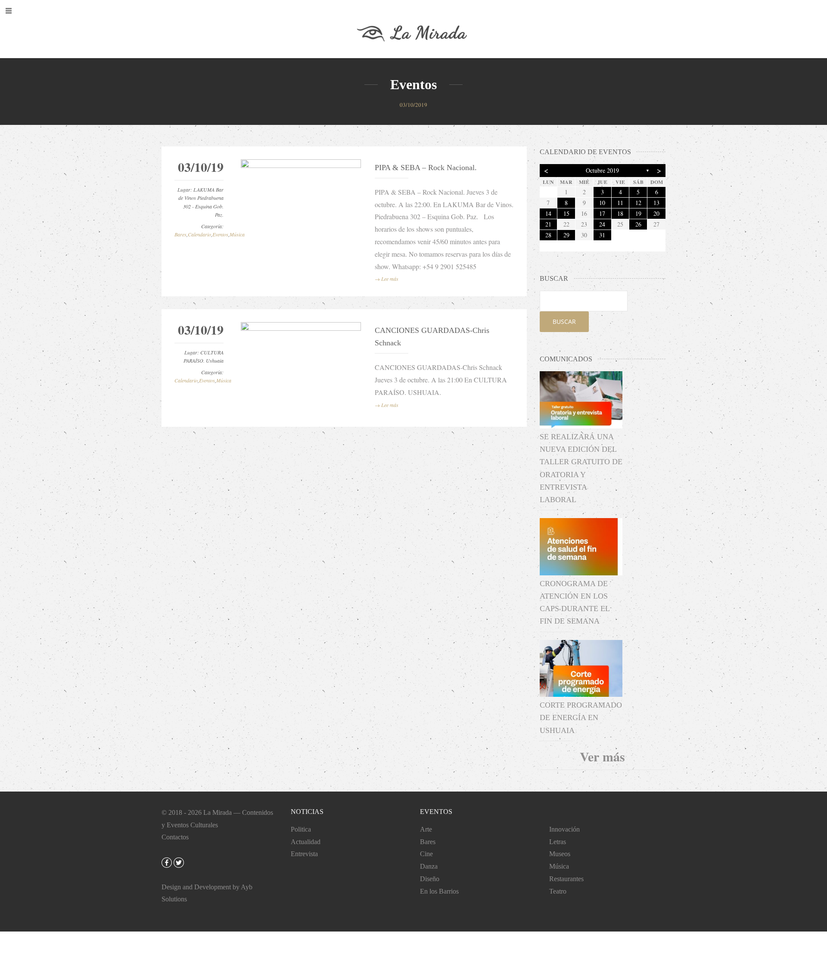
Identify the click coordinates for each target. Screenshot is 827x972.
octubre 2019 (602, 170)
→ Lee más (386, 278)
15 (566, 213)
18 (620, 213)
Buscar (564, 321)
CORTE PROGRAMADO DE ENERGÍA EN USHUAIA (581, 718)
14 (548, 213)
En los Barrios (439, 891)
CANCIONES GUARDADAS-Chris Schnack (432, 336)
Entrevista (304, 853)
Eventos (220, 234)
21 (548, 224)
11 (620, 203)
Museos (559, 853)
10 (602, 203)
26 (638, 224)
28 (548, 235)
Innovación (564, 829)
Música (237, 234)
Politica (301, 829)
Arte (426, 829)
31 (602, 235)
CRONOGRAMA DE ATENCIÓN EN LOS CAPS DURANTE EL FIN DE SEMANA (574, 602)
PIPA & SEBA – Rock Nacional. (426, 167)
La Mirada (217, 812)
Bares (180, 234)
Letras (557, 841)
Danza (429, 866)
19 (638, 213)
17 (602, 213)
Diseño (429, 878)
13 (656, 203)
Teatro (557, 891)
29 (566, 235)
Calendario (199, 234)
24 (602, 224)
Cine (426, 853)
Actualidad (305, 841)
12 (638, 203)
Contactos (175, 837)
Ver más (602, 756)
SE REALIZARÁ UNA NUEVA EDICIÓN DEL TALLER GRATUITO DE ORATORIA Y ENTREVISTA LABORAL (581, 468)
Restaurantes (566, 878)
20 (656, 213)
